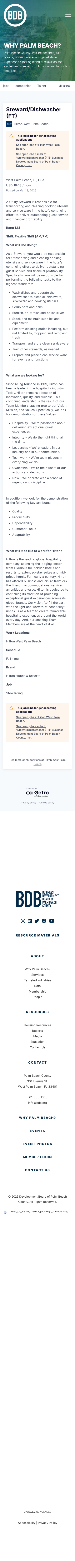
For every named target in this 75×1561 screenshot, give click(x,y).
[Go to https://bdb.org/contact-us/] (37, 1170)
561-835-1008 (38, 1097)
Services (37, 975)
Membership (37, 991)
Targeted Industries (37, 980)
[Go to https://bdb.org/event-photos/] (37, 1144)
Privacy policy (28, 802)
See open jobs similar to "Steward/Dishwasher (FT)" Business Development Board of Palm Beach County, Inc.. (39, 159)
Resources (37, 1012)
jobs (6, 86)
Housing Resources (37, 1025)
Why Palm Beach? (37, 969)
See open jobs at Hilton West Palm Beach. (38, 146)
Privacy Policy (47, 1523)
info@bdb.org (37, 1103)
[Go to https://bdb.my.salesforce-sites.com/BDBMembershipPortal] (37, 1157)
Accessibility (26, 1523)
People (37, 997)
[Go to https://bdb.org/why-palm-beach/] (37, 1118)
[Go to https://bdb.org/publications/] (37, 939)
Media (37, 1036)
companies (23, 86)
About (37, 956)
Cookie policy (46, 802)
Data (37, 986)
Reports (37, 1031)
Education (37, 1042)
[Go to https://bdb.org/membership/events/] (37, 1131)
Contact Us (37, 1047)
